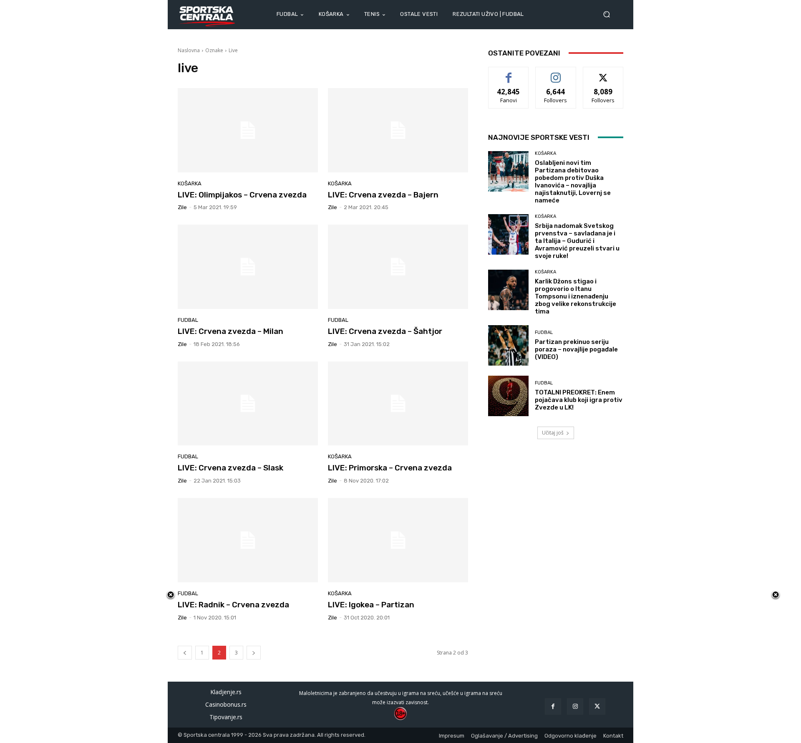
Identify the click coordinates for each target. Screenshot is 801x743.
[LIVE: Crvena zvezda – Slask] (248, 403)
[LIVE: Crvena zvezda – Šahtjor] (398, 267)
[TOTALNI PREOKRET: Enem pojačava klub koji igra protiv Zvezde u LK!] (508, 396)
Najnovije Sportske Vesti (538, 137)
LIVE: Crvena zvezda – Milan (230, 331)
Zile (182, 207)
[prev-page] (185, 653)
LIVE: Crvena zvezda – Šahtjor (385, 331)
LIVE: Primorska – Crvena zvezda (390, 468)
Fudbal (188, 320)
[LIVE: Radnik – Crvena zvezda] (248, 540)
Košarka (190, 183)
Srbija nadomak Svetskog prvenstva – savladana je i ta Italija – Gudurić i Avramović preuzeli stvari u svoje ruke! (577, 241)
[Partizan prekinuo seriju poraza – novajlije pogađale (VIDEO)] (508, 345)
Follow (556, 73)
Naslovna (189, 50)
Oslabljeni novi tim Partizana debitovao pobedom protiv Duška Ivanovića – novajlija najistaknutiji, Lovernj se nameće (573, 181)
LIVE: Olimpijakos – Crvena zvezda (242, 195)
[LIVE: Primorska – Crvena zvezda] (398, 403)
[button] (610, 14)
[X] (597, 706)
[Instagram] (575, 706)
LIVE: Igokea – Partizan (371, 604)
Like (509, 73)
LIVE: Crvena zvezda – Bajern (383, 195)
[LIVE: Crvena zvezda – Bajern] (398, 130)
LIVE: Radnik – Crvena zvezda (233, 604)
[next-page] (254, 653)
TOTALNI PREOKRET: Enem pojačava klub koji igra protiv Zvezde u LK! (578, 400)
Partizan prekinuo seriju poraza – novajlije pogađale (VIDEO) (576, 349)
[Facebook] (553, 706)
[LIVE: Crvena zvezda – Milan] (248, 267)
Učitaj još (553, 432)
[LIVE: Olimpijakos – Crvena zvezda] (248, 130)
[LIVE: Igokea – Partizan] (398, 540)
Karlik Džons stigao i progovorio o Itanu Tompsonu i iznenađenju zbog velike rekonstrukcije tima (575, 296)
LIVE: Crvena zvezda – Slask (230, 468)
